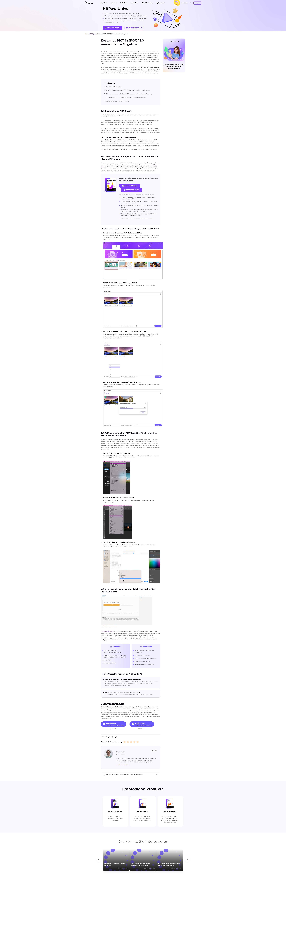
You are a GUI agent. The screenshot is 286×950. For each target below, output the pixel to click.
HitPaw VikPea (142, 812)
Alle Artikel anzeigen (122, 765)
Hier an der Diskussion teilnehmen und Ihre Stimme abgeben (124, 774)
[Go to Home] (89, 3)
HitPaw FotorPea (170, 812)
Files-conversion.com (107, 631)
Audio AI (122, 3)
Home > (87, 34)
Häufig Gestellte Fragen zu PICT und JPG (116, 101)
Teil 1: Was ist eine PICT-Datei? (112, 86)
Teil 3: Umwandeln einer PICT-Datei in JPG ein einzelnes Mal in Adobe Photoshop (128, 94)
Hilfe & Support (146, 3)
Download (161, 3)
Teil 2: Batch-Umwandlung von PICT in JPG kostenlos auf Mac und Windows (126, 90)
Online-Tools (134, 3)
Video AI (102, 3)
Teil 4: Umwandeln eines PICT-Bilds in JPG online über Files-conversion (125, 97)
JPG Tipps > (93, 34)
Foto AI (113, 3)
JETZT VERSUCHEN (130, 186)
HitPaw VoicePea (115, 812)
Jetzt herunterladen (114, 28)
